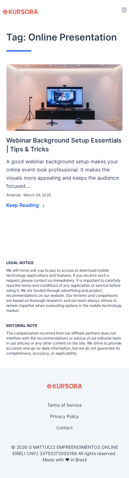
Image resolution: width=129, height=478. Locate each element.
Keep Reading (23, 205)
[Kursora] (20, 11)
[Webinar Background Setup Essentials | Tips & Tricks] (64, 97)
